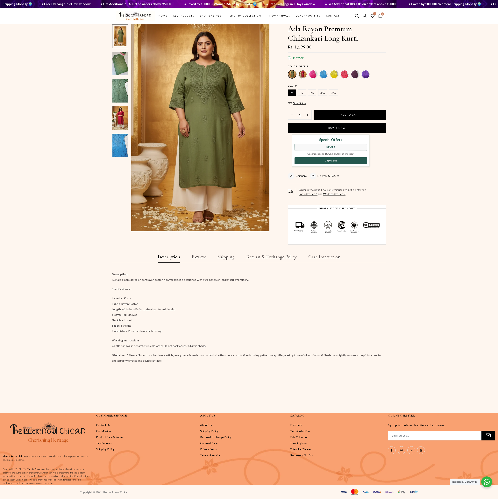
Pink (313, 74)
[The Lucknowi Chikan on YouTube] (421, 450)
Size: (293, 85)
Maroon (302, 74)
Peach (344, 74)
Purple (365, 74)
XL (312, 92)
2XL (322, 92)
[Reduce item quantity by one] (292, 115)
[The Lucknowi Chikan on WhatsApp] (401, 450)
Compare (301, 175)
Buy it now (337, 127)
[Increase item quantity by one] (307, 115)
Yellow (334, 74)
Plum (355, 74)
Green (292, 74)
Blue (323, 74)
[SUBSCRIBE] (488, 435)
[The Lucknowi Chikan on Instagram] (411, 450)
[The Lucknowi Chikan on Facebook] (392, 450)
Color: (298, 66)
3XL (333, 92)
